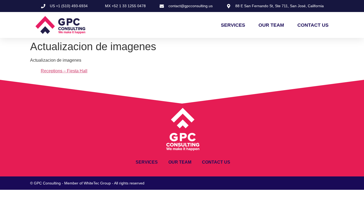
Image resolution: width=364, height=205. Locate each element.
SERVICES (233, 25)
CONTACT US (313, 25)
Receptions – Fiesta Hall (64, 71)
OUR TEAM (271, 25)
